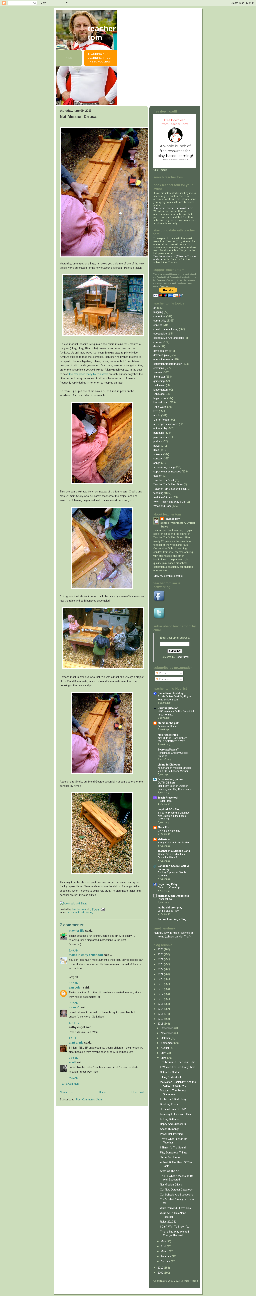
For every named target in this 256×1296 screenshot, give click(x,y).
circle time (159, 316)
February (166, 1256)
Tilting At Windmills (171, 1077)
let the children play (170, 907)
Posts (162, 673)
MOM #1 (74, 1007)
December (167, 1028)
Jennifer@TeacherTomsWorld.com (173, 208)
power (156, 445)
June (164, 1057)
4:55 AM (73, 1077)
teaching (158, 492)
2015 (161, 1003)
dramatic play (161, 355)
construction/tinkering (80, 912)
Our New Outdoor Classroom (176, 1189)
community (159, 320)
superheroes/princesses (167, 471)
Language (159, 393)
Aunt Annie (76, 1042)
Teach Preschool (168, 797)
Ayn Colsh (75, 987)
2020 (161, 979)
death (156, 346)
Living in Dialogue (169, 764)
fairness (158, 372)
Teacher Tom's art (163, 480)
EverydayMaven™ (169, 749)
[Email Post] (102, 909)
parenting (158, 432)
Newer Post (66, 1092)
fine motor (159, 376)
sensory (158, 458)
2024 (161, 959)
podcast (158, 441)
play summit (160, 437)
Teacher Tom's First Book (168, 484)
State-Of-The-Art (169, 1170)
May (164, 1241)
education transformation (167, 363)
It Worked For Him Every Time (177, 1067)
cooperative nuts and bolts (168, 337)
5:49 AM (73, 950)
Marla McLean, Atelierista (173, 895)
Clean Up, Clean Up (169, 887)
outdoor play (160, 428)
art (154, 307)
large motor (159, 398)
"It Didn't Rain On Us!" (173, 1109)
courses (158, 342)
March (165, 1251)
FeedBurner (182, 656)
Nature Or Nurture (170, 1072)
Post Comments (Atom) (89, 1099)
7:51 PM (74, 1038)
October (166, 1038)
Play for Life (76, 930)
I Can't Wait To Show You (174, 1226)
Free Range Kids (168, 734)
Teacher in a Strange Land (174, 850)
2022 (161, 969)
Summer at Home (167, 726)
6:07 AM (73, 983)
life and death (161, 402)
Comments (165, 679)
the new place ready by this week (88, 374)
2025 (161, 954)
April (164, 1246)
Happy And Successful (173, 1123)
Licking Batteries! (170, 1119)
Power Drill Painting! (171, 1133)
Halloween (159, 385)
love (155, 411)
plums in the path (168, 722)
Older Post (137, 1092)
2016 (161, 999)
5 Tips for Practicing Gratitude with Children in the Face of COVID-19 (174, 816)
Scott (72, 1062)
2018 (161, 989)
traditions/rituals (162, 497)
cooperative (160, 333)
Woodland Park (162, 505)
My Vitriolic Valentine (169, 830)
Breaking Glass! (169, 1104)
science (157, 454)
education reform (163, 359)
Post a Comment (69, 1083)
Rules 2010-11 (168, 1221)
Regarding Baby (167, 884)
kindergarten (160, 389)
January (166, 1261)
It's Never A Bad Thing (173, 1099)
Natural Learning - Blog (172, 919)
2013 (161, 1013)
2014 (161, 1008)
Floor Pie (163, 827)
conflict (157, 325)
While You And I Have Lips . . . (178, 1208)
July (163, 1052)
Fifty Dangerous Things (173, 1152)
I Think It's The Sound (173, 1147)
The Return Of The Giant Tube (177, 1062)
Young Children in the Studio (173, 842)
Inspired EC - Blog (169, 809)
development (160, 350)
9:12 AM (73, 1003)
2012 (161, 1018)
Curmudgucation (168, 707)
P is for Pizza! (165, 801)
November (167, 1033)
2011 (161, 1023)
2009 (161, 1272)
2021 (161, 974)
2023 (161, 964)
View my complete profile (168, 575)
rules (156, 449)
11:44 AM (74, 1022)
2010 (161, 1267)
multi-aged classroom (165, 424)
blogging (158, 311)
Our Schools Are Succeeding (176, 1194)
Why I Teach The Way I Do (169, 501)
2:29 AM (73, 1058)
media (156, 415)
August (165, 1047)
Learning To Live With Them (176, 1114)
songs (156, 462)
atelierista (164, 839)
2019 (161, 984)
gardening (159, 381)
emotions (158, 368)
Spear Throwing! (169, 1128)
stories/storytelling (164, 467)
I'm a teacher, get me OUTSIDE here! (170, 781)
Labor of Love (165, 899)
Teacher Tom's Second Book (170, 488)
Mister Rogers (161, 419)
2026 (161, 949)
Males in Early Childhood (86, 954)
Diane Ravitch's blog (170, 693)
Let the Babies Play (168, 910)
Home (102, 1092)
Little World (159, 406)
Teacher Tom (102, 33)
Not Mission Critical (171, 1184)
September (167, 1042)
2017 (161, 994)
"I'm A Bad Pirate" (170, 1157)
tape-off (157, 475)
